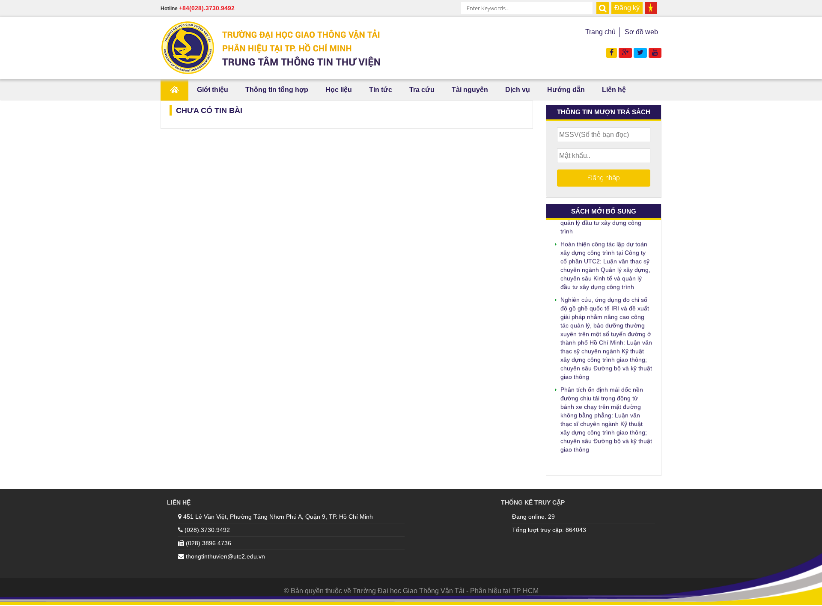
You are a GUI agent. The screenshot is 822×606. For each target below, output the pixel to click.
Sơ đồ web (641, 32)
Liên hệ (614, 89)
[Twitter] (640, 52)
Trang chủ (600, 32)
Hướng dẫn (566, 89)
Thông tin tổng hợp (276, 89)
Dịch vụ (517, 89)
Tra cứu (422, 89)
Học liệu (338, 89)
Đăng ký (627, 8)
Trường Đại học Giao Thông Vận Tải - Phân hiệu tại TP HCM (446, 590)
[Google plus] (625, 52)
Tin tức (380, 89)
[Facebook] (612, 52)
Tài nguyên (470, 89)
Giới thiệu (212, 89)
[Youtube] (655, 52)
